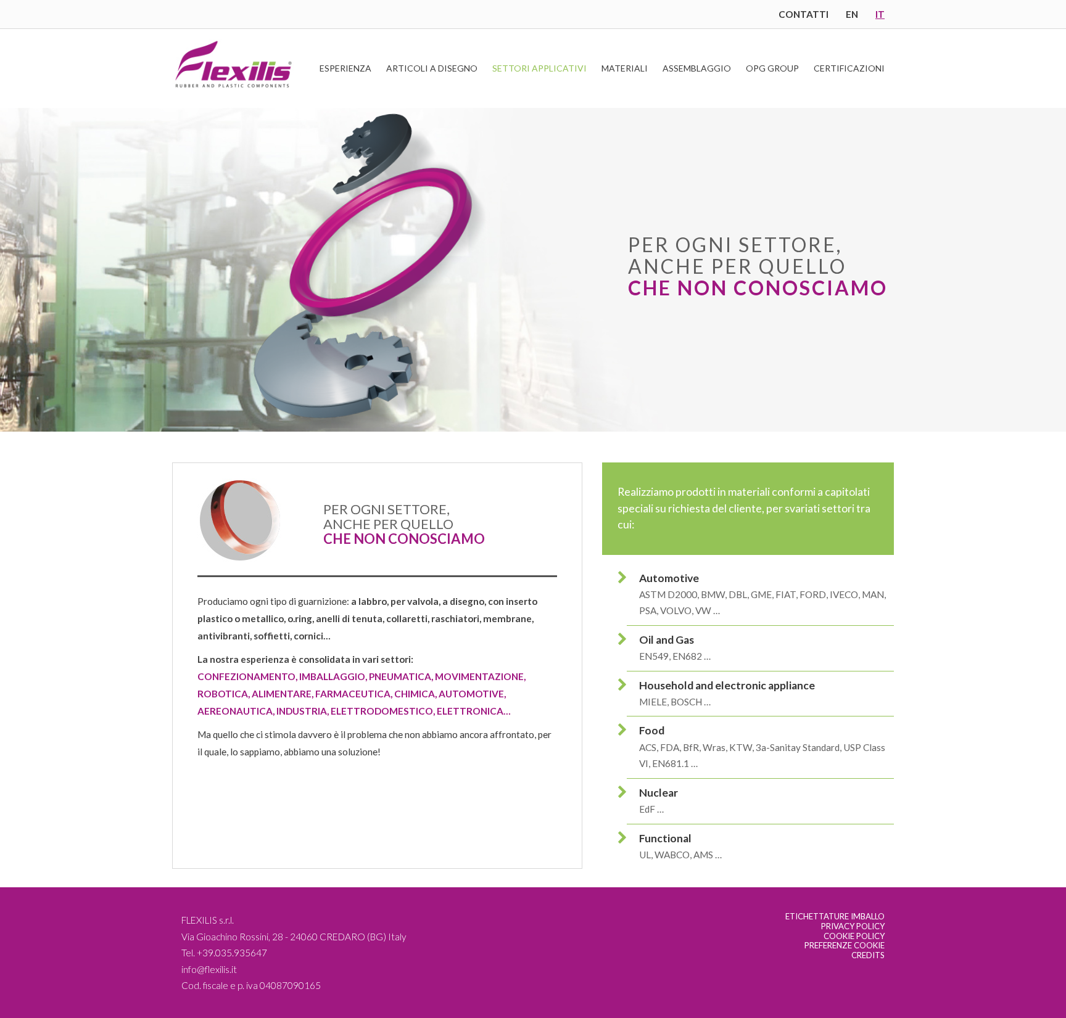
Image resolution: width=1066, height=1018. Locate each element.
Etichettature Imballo (835, 916)
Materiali (624, 68)
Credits (868, 955)
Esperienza (345, 68)
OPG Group (772, 68)
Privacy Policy (853, 926)
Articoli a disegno (431, 68)
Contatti (803, 14)
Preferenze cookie (844, 945)
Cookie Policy (854, 936)
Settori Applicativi (539, 68)
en (852, 14)
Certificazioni (849, 68)
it (880, 14)
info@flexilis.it (209, 969)
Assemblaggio (697, 68)
